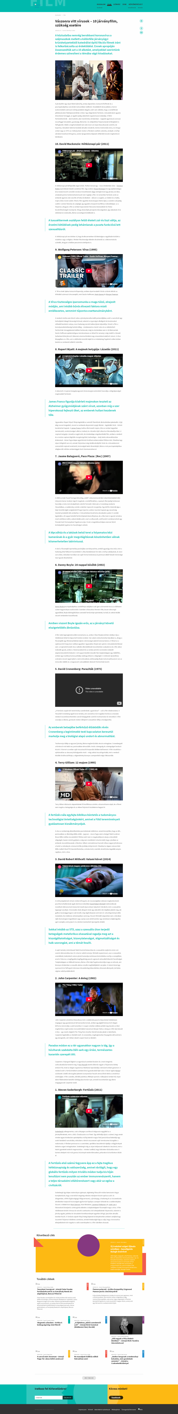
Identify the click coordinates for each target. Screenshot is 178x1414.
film (69, 1317)
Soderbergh (59, 1131)
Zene (124, 4)
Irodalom (101, 4)
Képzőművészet (136, 4)
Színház (116, 4)
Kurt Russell (83, 1065)
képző (87, 1283)
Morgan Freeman (112, 294)
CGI (121, 422)
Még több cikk (89, 1378)
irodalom (143, 1240)
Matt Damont (75, 1204)
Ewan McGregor (99, 189)
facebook (99, 7)
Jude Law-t (113, 1204)
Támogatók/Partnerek (128, 1409)
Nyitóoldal (58, 15)
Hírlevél (90, 1409)
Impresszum (82, 1409)
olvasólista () (132, 7)
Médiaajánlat (116, 1409)
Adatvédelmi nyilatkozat (102, 1409)
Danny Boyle (59, 606)
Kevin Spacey (99, 294)
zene (106, 1317)
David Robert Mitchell (97, 904)
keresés (140, 7)
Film (109, 4)
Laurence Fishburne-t (99, 1204)
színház (143, 1317)
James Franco (76, 428)
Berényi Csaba (71, 30)
